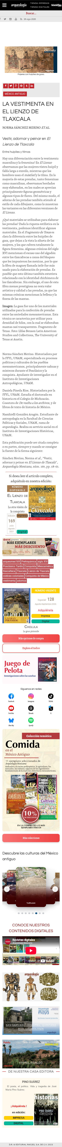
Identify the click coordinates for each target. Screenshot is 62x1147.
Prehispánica (28, 561)
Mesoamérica (45, 566)
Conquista (30, 566)
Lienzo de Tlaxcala (38, 571)
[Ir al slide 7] (40, 913)
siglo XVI (43, 561)
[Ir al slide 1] (19, 913)
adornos (21, 580)
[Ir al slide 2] (22, 913)
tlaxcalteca (9, 571)
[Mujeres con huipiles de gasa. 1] (31, 59)
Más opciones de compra (31, 638)
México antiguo (15, 93)
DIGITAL (19, 1123)
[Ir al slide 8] (43, 913)
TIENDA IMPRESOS (39, 3)
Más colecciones (31, 838)
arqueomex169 (11, 561)
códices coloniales (13, 575)
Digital (22, 531)
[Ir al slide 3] (26, 913)
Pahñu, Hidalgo (31, 1062)
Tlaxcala (22, 571)
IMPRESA (19, 1117)
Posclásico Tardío (13, 566)
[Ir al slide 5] (33, 913)
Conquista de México (37, 575)
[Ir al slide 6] (36, 913)
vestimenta (9, 580)
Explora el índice (31, 648)
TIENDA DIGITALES (39, 7)
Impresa (22, 515)
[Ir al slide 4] (29, 913)
